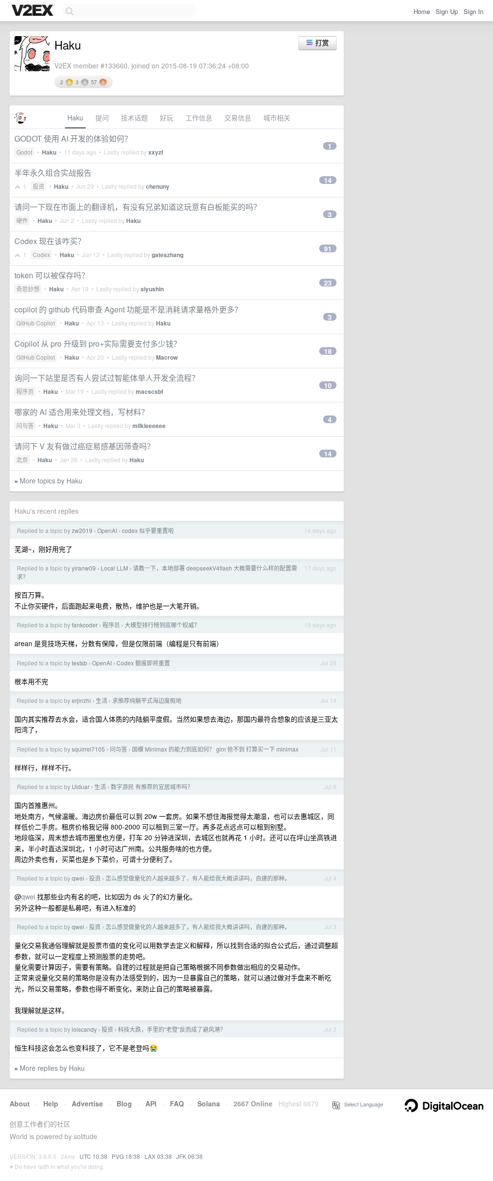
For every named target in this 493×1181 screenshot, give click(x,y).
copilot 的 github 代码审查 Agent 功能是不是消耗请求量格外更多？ (128, 309)
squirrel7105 (88, 749)
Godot (24, 152)
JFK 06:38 (189, 1156)
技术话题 (134, 117)
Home (422, 11)
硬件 (22, 220)
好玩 (166, 117)
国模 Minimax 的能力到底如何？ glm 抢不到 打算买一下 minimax (215, 749)
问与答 (25, 425)
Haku (75, 117)
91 (328, 248)
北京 (22, 459)
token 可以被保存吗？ (51, 275)
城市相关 (276, 117)
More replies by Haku (52, 1068)
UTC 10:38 (93, 1156)
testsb (79, 663)
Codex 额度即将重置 (143, 663)
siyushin (152, 289)
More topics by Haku (51, 480)
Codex (41, 254)
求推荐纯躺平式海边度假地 (147, 700)
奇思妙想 (27, 289)
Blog (124, 1103)
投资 (38, 186)
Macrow (167, 357)
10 (328, 385)
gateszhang (167, 254)
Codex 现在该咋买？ (49, 241)
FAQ (177, 1103)
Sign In (473, 11)
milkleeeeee (149, 425)
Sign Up (447, 11)
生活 (101, 700)
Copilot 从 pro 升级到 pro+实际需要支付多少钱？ (97, 343)
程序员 (25, 391)
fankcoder (85, 625)
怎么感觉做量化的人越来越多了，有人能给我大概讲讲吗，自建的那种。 (197, 878)
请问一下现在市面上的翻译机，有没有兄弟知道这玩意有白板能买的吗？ (137, 206)
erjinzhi (81, 700)
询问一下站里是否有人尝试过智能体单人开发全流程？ (106, 377)
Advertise (87, 1103)
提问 (102, 117)
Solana (208, 1103)
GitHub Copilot (35, 323)
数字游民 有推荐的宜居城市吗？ (152, 786)
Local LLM (114, 568)
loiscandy (84, 1029)
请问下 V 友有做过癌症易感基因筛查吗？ (84, 446)
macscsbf (149, 391)
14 (328, 180)
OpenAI (107, 530)
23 (328, 282)
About (20, 1103)
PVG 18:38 (126, 1156)
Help (50, 1103)
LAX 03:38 (158, 1156)
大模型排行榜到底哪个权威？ (162, 625)
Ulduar (81, 786)
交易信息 (237, 117)
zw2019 (82, 530)
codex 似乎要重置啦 (148, 530)
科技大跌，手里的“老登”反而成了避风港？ (172, 1029)
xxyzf (155, 152)
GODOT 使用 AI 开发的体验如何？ (73, 138)
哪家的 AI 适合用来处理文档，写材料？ (81, 411)
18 (328, 351)
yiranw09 (84, 568)
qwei (78, 878)
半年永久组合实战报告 (52, 172)
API (150, 1103)
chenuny (157, 186)
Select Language (361, 1104)
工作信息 (198, 117)
